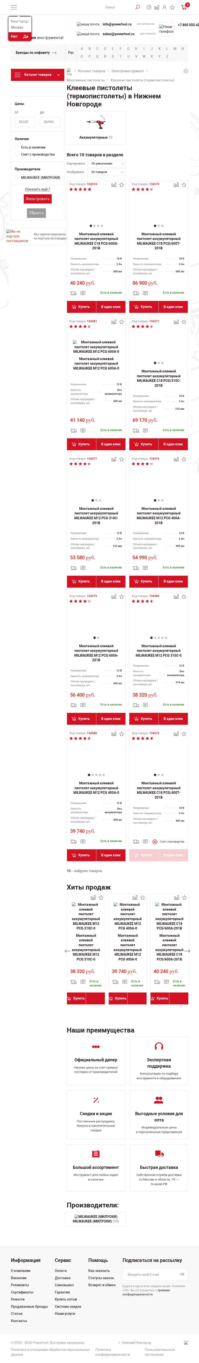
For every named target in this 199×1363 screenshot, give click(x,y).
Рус (71, 53)
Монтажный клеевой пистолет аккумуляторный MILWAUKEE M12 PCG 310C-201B (96, 516)
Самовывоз (64, 1285)
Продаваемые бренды (29, 1306)
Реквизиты (20, 1285)
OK (182, 1274)
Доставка (63, 1278)
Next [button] (187, 951)
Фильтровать (38, 199)
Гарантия (62, 1292)
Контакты (19, 1321)
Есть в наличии (33, 147)
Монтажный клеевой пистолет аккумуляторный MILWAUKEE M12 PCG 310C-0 (159, 650)
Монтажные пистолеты (86, 80)
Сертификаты (22, 1292)
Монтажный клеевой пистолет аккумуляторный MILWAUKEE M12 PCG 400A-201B (159, 516)
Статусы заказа (101, 1278)
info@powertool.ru (117, 24)
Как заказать (99, 1271)
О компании (20, 1271)
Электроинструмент (127, 71)
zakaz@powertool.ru (118, 34)
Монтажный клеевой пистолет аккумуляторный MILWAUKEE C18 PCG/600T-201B (159, 241)
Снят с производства (38, 154)
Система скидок (68, 1306)
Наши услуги (65, 1314)
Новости (18, 1299)
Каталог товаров (91, 71)
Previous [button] (67, 951)
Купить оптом (66, 1299)
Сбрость (36, 213)
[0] (183, 7)
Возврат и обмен (102, 1285)
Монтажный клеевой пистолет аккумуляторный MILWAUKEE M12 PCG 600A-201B (96, 653)
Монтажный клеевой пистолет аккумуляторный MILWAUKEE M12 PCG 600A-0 (96, 363)
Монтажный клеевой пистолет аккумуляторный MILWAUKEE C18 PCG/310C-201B (159, 378)
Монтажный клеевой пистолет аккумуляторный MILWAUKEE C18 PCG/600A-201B (96, 241)
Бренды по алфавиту (33, 53)
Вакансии (18, 1278)
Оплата (61, 1271)
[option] (86, 951)
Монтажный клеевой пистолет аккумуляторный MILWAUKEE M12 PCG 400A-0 (96, 788)
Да (25, 36)
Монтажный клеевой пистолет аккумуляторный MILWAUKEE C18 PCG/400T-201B (159, 790)
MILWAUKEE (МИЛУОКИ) (40, 178)
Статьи (16, 1314)
